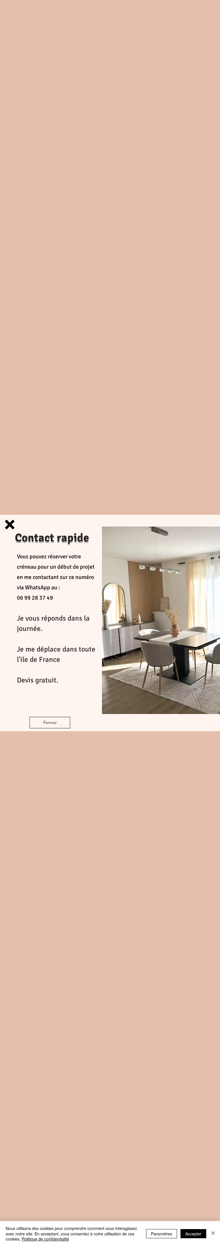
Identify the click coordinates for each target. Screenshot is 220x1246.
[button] (10, 524)
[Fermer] (213, 1233)
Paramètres (161, 1234)
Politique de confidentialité (45, 1239)
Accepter (193, 1234)
